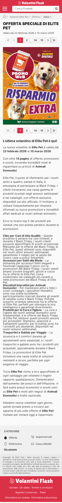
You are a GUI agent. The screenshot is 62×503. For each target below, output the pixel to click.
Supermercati (44, 436)
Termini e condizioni (42, 487)
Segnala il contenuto (26, 492)
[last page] (54, 40)
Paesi (43, 492)
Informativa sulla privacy (44, 497)
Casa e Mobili (43, 443)
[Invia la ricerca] (56, 9)
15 (41, 40)
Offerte (36, 16)
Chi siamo (24, 487)
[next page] (48, 40)
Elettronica (15, 443)
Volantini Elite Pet (19, 16)
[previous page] (14, 40)
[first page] (8, 40)
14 (35, 40)
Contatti (13, 487)
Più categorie (10, 449)
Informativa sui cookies (17, 497)
